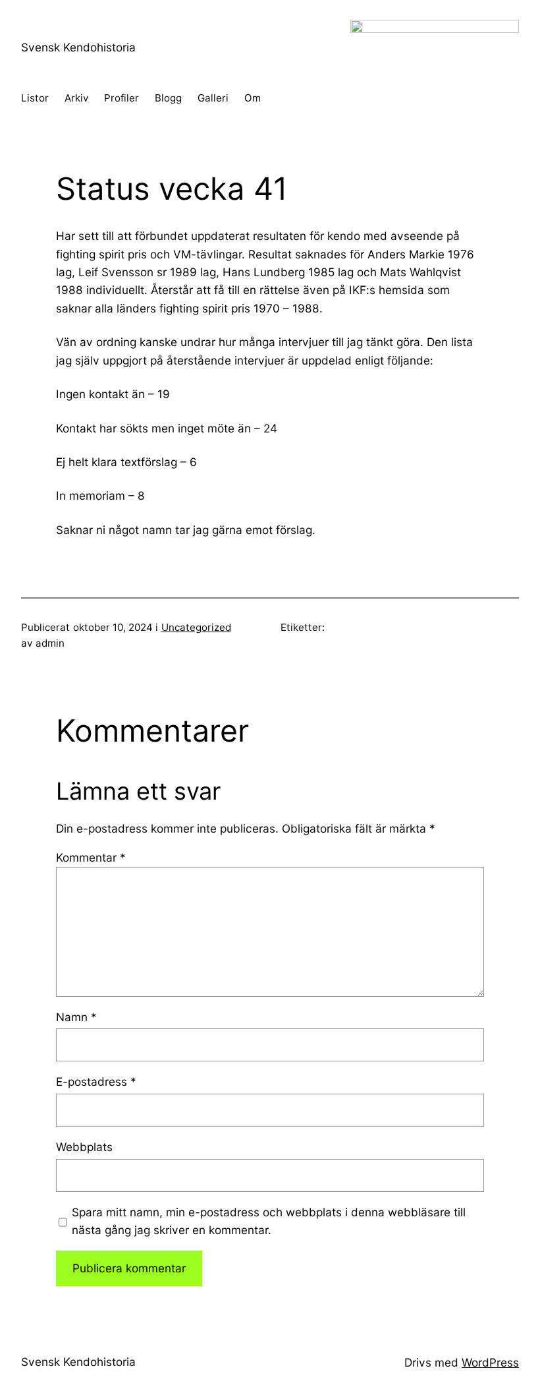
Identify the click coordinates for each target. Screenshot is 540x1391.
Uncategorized (196, 627)
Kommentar (91, 857)
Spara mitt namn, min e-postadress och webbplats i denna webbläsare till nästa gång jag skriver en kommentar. (269, 1221)
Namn (76, 1017)
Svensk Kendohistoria (78, 47)
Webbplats (84, 1147)
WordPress (490, 1362)
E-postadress (96, 1081)
